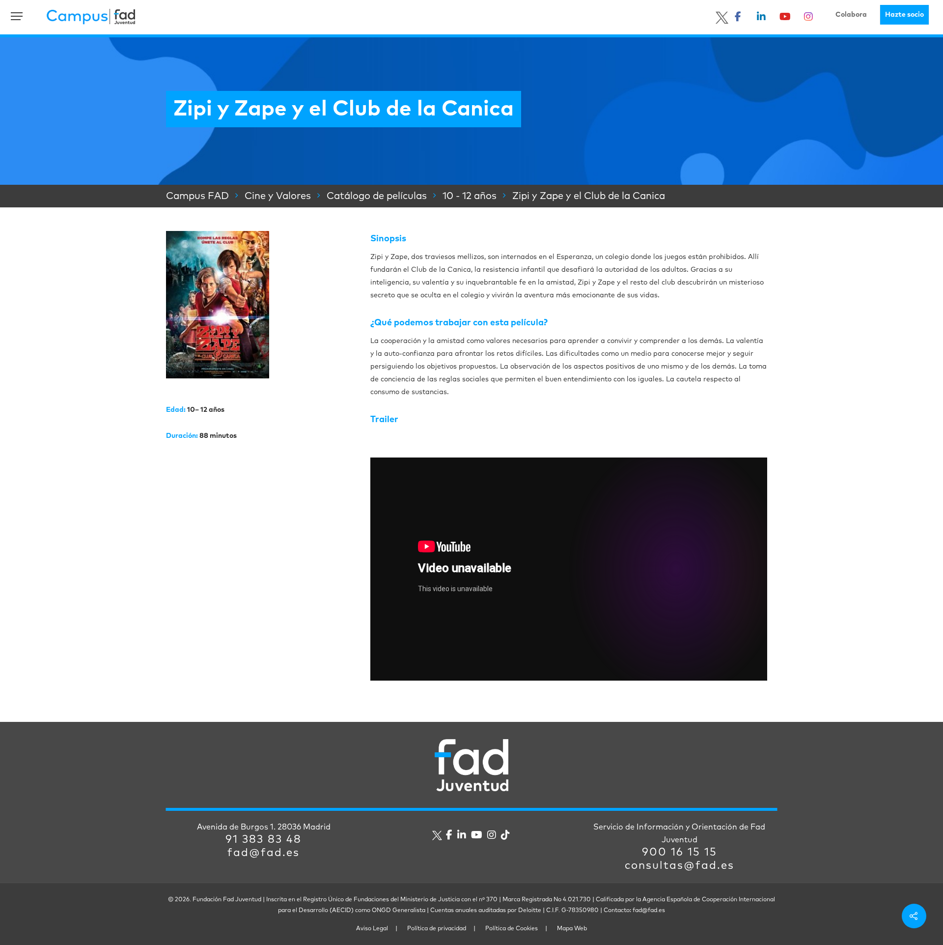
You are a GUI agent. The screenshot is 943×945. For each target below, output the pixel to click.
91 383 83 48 (263, 839)
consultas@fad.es (679, 865)
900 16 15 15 (679, 852)
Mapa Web (572, 929)
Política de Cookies (511, 929)
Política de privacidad (436, 929)
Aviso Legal (372, 929)
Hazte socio (904, 14)
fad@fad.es (263, 853)
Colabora (851, 14)
